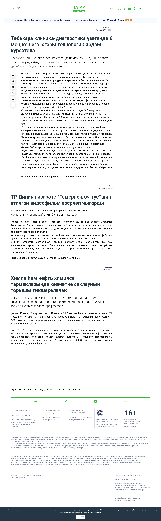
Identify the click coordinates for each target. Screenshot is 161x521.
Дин (103, 20)
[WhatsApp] (13, 93)
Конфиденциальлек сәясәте (148, 510)
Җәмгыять (108, 27)
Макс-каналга (68, 176)
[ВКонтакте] (13, 75)
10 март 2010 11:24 (104, 30)
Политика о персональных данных (127, 475)
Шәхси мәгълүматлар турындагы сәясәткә (116, 510)
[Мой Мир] (13, 98)
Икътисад (108, 267)
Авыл (121, 20)
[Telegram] (124, 9)
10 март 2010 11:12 (104, 270)
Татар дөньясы (80, 20)
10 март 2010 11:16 (104, 188)
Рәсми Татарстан (61, 20)
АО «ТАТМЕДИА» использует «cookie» (128, 483)
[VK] (119, 9)
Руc (12, 9)
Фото (27, 20)
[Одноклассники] (13, 87)
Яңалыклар (17, 20)
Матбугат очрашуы (41, 20)
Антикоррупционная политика (126, 479)
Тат (23, 9)
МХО (129, 20)
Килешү (81, 517)
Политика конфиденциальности (126, 494)
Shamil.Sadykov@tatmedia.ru (125, 500)
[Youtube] (129, 8)
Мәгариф (111, 20)
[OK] (134, 8)
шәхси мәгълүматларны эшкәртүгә (86, 510)
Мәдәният (94, 20)
